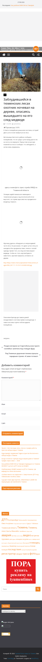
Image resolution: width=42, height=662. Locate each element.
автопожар (20, 536)
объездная (25, 543)
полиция (4, 550)
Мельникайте (23, 520)
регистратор (9, 553)
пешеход (12, 546)
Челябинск (22, 531)
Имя (3, 404)
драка (14, 539)
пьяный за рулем (31, 550)
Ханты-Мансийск (12, 531)
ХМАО (4, 531)
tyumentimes (17, 124)
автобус (14, 536)
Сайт (3, 423)
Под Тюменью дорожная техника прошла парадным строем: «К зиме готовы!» (21, 354)
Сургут (28, 523)
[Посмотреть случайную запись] (38, 54)
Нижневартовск (32, 520)
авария (6, 535)
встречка (35, 535)
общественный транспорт (14, 543)
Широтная (29, 531)
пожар (32, 546)
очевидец (34, 542)
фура (38, 554)
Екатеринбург (13, 520)
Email (4, 414)
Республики (9, 523)
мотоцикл (4, 543)
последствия (14, 549)
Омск (3, 523)
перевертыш (5, 546)
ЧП (5, 95)
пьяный (23, 550)
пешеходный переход (23, 546)
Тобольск (35, 523)
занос (30, 539)
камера (34, 539)
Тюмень (22, 527)
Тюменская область (9, 528)
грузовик (5, 539)
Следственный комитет (20, 523)
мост (38, 539)
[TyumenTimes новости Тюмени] (4, 54)
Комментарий (8, 378)
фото (33, 553)
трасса (26, 553)
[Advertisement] (21, 291)
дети (10, 539)
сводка (19, 554)
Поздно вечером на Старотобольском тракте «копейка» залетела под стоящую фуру (21, 347)
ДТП (4, 519)
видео (27, 535)
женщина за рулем (22, 539)
